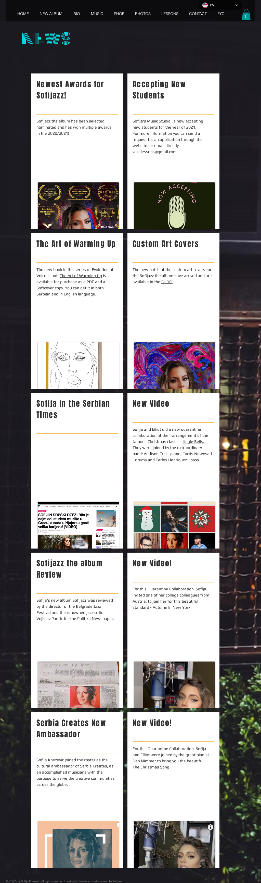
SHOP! (167, 281)
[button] (246, 14)
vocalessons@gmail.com (155, 151)
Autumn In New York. (172, 607)
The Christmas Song (151, 767)
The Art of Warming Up (81, 275)
